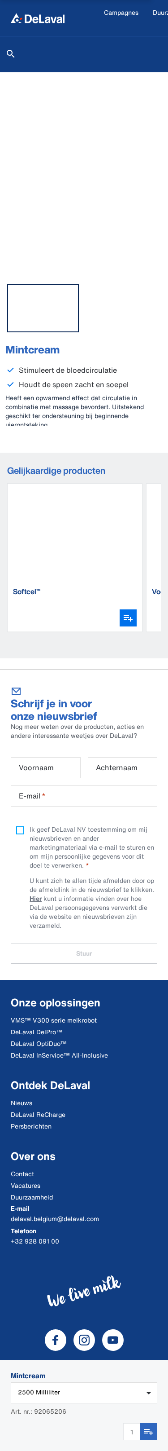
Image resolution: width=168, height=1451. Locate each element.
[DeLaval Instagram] (84, 1340)
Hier (36, 898)
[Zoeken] (11, 54)
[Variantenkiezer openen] (128, 617)
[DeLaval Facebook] (55, 1340)
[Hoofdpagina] (37, 18)
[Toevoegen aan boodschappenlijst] (148, 1431)
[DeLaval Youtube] (113, 1340)
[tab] (43, 308)
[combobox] (84, 1392)
